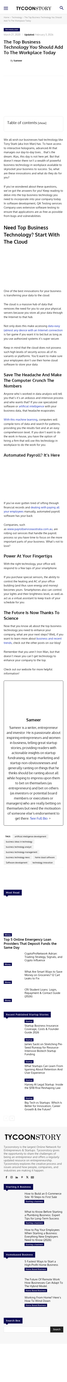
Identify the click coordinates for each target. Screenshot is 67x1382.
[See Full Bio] (50, 818)
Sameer (18, 60)
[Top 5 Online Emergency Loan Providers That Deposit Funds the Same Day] (33, 915)
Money (8, 934)
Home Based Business (36, 1269)
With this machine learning (20, 419)
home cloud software (45, 857)
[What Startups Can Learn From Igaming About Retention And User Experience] (13, 1068)
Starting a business (34, 1201)
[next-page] (12, 1118)
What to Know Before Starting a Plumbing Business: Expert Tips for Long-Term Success (43, 1215)
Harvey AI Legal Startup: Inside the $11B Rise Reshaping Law (44, 1086)
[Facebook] (6, 1177)
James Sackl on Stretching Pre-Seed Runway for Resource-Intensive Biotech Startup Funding (44, 1049)
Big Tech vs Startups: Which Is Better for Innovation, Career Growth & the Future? (43, 1106)
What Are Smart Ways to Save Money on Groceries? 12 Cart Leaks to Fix (43, 975)
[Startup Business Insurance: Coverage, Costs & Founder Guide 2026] (13, 1027)
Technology (17, 17)
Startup (29, 1021)
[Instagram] (11, 1177)
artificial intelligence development (30, 836)
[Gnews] (32, 1177)
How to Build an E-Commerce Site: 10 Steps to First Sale (43, 1195)
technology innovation (43, 862)
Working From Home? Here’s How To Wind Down (43, 1299)
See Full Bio (39, 818)
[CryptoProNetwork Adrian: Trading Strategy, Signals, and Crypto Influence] (13, 960)
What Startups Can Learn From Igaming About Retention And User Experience (44, 1069)
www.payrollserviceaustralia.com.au (29, 529)
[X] (27, 1177)
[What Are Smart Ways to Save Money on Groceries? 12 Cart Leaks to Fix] (13, 978)
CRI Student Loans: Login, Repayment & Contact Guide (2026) (42, 993)
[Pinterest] (22, 1177)
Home (6, 17)
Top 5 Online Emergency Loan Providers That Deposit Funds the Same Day (30, 943)
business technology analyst (18, 847)
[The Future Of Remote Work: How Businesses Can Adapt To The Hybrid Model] (13, 1285)
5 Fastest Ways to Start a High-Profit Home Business (41, 1263)
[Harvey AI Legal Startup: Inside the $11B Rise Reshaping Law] (13, 1086)
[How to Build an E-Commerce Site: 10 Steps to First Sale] (13, 1200)
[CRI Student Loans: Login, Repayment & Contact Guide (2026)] (13, 996)
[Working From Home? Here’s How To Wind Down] (13, 1304)
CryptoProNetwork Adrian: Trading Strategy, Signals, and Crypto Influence (43, 957)
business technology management (21, 852)
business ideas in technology (19, 841)
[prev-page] (6, 1118)
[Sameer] (7, 60)
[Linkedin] (16, 1177)
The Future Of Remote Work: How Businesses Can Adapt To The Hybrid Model (44, 1283)
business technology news (18, 857)
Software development (16, 862)
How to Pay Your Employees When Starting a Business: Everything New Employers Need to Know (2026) (42, 1235)
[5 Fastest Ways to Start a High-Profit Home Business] (13, 1268)
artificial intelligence (31, 406)
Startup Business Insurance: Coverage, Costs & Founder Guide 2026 (42, 1029)
